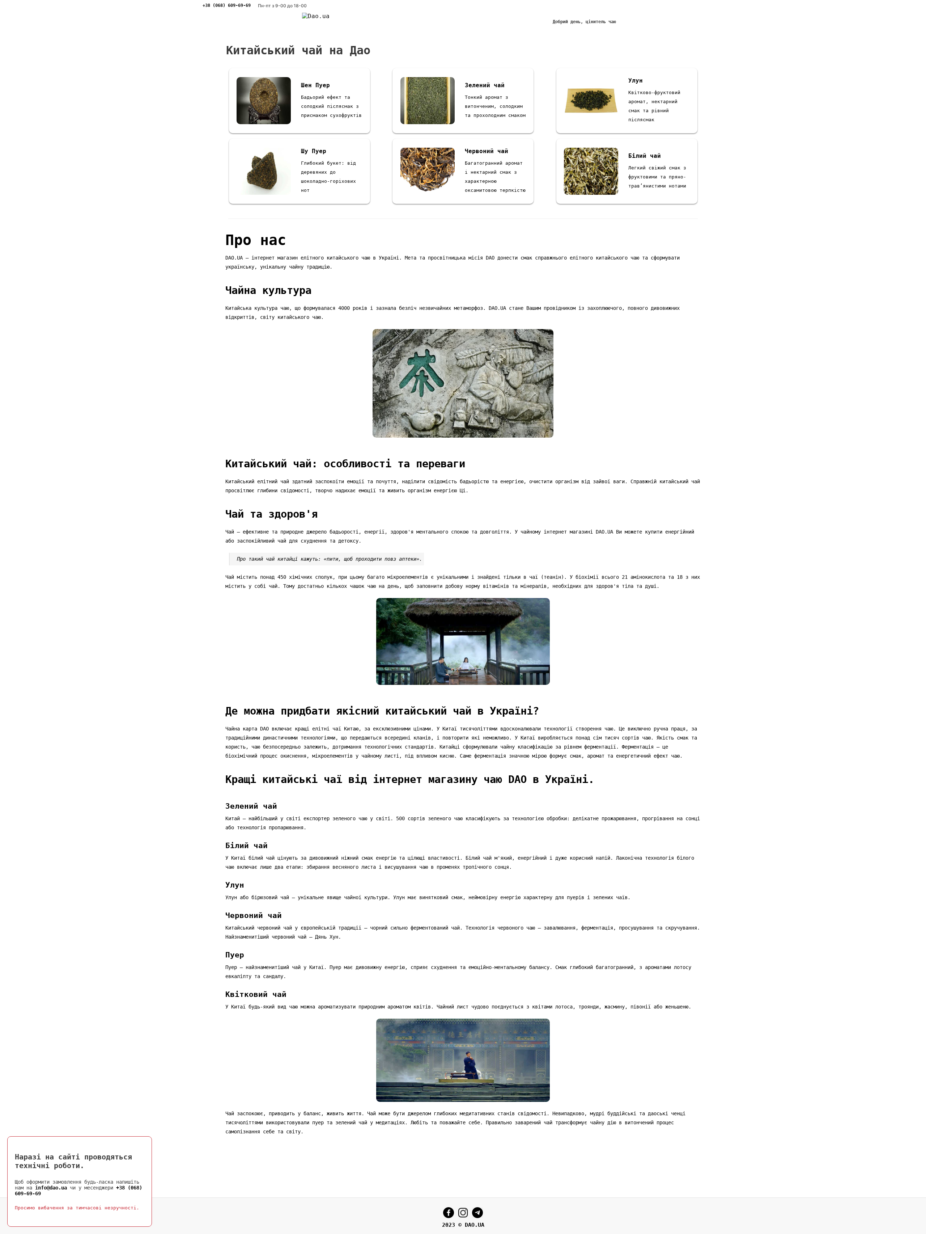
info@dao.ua (51, 1188)
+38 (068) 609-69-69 (227, 5)
